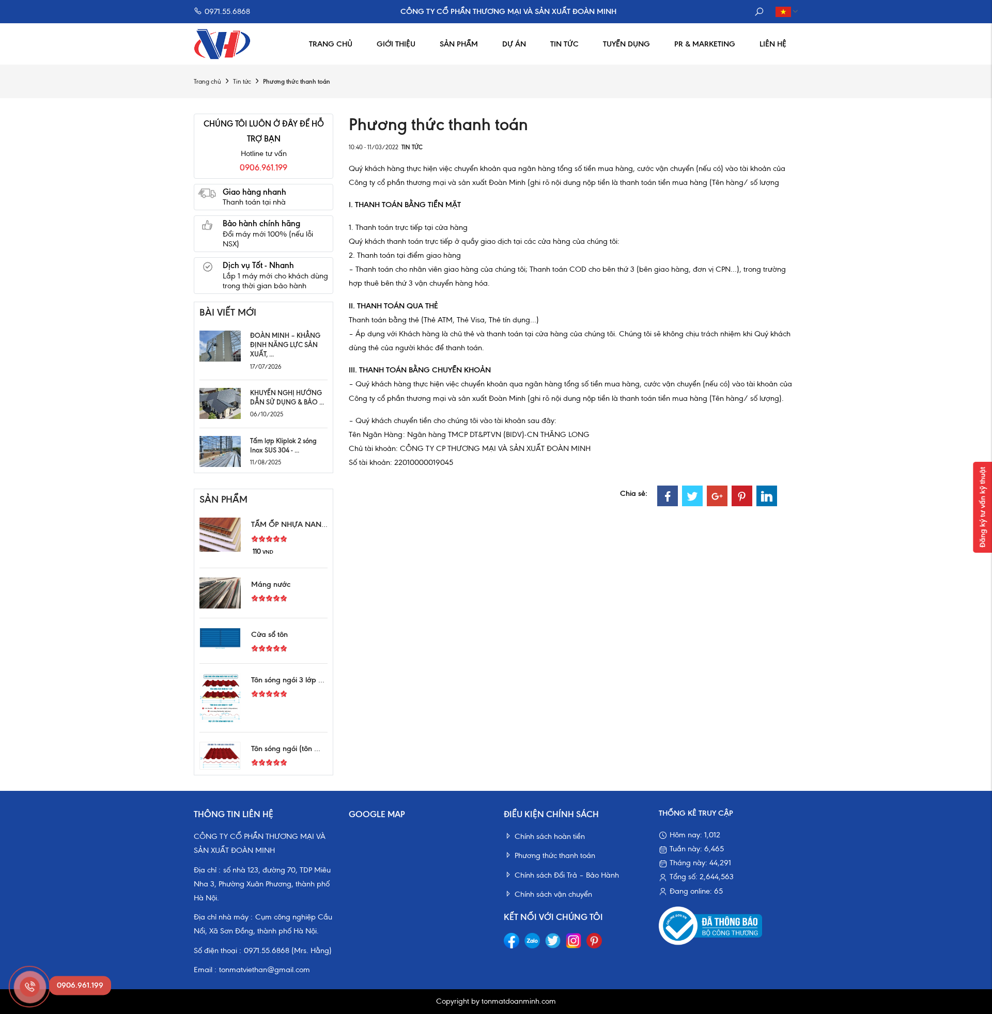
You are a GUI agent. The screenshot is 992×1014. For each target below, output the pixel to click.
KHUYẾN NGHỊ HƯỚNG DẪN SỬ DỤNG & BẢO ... (287, 397)
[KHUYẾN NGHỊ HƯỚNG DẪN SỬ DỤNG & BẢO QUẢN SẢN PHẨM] (220, 402)
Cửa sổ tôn (269, 634)
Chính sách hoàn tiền (550, 836)
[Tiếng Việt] (784, 12)
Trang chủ (330, 44)
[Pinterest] (742, 496)
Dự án (514, 44)
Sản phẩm (459, 44)
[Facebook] (667, 496)
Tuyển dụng (626, 44)
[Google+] (717, 496)
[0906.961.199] (28, 985)
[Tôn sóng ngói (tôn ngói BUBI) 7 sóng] (220, 754)
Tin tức (564, 44)
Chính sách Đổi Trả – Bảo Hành (567, 875)
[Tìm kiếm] (759, 12)
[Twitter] (692, 496)
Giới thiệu (396, 44)
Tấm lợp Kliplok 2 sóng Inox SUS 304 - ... (283, 445)
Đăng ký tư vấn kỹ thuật (982, 507)
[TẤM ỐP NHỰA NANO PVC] (220, 534)
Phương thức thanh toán (555, 855)
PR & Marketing (704, 44)
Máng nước (270, 584)
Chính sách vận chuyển (553, 894)
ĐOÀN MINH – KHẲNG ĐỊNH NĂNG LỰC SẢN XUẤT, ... (285, 344)
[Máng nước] (220, 592)
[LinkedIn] (766, 496)
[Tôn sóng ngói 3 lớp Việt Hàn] (220, 696)
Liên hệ (773, 44)
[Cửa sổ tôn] (220, 637)
